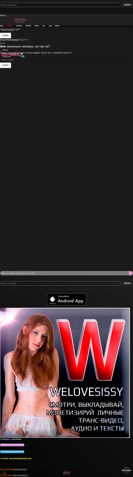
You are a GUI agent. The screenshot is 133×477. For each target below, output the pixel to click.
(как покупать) (20, 469)
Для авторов (6, 475)
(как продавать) (20, 475)
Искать (127, 5)
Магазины (126, 470)
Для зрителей (6, 469)
